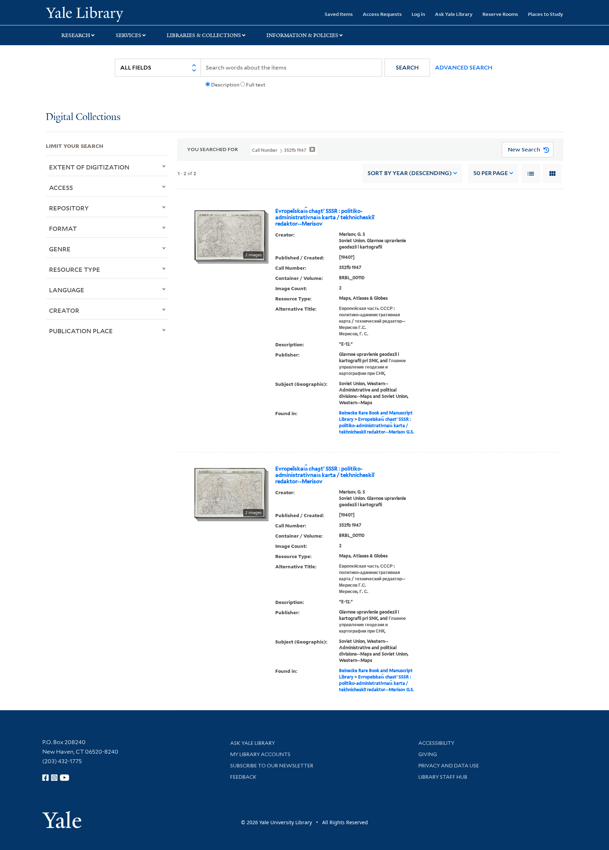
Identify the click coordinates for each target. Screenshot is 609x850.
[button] (407, 68)
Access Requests (382, 14)
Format (63, 228)
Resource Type (74, 269)
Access (61, 187)
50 (490, 173)
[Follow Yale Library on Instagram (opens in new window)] (54, 777)
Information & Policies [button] (302, 35)
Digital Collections (83, 117)
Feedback (243, 777)
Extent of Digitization (89, 167)
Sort (410, 173)
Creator (64, 310)
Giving (427, 754)
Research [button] (75, 35)
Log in (418, 14)
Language (66, 290)
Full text (255, 85)
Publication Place (81, 331)
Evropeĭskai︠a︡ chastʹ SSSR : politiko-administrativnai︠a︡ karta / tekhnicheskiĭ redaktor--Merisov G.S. (376, 426)
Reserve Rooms (500, 14)
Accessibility (436, 743)
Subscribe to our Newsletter (271, 765)
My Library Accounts (260, 754)
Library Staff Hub (442, 777)
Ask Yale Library (454, 14)
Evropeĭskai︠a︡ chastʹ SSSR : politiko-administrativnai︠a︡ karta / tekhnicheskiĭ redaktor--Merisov (324, 217)
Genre (59, 249)
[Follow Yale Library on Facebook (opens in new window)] (45, 777)
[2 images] (230, 235)
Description (225, 85)
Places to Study (545, 14)
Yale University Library (84, 13)
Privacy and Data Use (448, 765)
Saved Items (339, 14)
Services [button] (128, 35)
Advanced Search (463, 67)
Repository (69, 208)
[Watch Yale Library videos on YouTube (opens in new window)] (64, 777)
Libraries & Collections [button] (204, 35)
